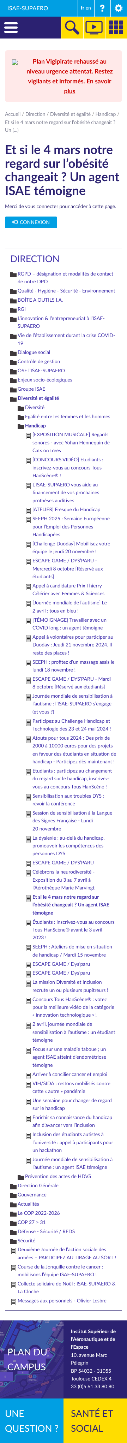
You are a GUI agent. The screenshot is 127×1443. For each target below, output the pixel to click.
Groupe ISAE (31, 389)
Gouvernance (32, 1194)
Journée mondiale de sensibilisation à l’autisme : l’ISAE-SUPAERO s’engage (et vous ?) (72, 704)
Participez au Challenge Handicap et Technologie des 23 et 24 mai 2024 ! (71, 725)
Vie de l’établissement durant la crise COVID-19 (66, 339)
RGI (22, 309)
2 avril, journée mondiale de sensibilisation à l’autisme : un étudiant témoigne (73, 1032)
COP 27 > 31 (32, 1222)
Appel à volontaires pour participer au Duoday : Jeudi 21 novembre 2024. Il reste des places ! (72, 645)
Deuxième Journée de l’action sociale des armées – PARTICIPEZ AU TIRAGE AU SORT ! (67, 1253)
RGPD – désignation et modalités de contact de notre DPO (65, 278)
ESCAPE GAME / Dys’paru (61, 964)
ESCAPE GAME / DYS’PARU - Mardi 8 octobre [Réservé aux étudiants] (71, 683)
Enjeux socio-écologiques (45, 380)
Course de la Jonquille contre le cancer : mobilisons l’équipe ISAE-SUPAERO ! (60, 1271)
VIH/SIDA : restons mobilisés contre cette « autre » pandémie (71, 1087)
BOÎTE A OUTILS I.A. (40, 300)
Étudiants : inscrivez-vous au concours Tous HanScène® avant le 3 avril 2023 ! (73, 930)
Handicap (106, 114)
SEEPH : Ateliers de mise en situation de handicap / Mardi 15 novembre (72, 951)
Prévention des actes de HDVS (58, 1176)
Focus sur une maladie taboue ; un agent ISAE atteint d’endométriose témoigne (69, 1057)
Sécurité (26, 1240)
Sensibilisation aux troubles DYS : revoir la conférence (68, 800)
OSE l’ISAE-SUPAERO (41, 370)
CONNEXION (33, 222)
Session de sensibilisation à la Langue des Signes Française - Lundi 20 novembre (72, 821)
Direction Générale (38, 1185)
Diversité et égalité (70, 114)
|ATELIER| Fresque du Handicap (66, 509)
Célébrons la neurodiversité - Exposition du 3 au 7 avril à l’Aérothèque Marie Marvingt (63, 880)
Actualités (28, 1204)
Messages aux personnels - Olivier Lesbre (62, 1300)
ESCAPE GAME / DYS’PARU (63, 862)
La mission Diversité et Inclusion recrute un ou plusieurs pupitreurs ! (70, 986)
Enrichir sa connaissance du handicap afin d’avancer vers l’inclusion (72, 1121)
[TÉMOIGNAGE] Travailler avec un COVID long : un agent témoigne (69, 624)
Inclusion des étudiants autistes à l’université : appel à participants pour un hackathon (72, 1142)
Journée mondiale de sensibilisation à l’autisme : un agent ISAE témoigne (72, 1163)
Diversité (34, 407)
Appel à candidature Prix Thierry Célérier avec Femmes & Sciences (68, 589)
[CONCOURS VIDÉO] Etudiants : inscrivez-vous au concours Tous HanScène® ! (67, 467)
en (88, 8)
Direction (35, 114)
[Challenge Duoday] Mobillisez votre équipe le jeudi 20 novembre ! (71, 547)
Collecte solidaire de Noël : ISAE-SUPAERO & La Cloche (67, 1288)
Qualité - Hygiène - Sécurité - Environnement (66, 291)
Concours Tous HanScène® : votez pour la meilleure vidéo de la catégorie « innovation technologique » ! (73, 1007)
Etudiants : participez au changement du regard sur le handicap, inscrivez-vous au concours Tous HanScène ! (72, 779)
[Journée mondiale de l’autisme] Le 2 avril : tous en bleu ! (69, 606)
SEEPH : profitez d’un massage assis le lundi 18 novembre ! (73, 666)
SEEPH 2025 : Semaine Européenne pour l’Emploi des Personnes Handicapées (71, 526)
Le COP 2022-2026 (39, 1213)
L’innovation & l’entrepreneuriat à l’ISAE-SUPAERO (61, 322)
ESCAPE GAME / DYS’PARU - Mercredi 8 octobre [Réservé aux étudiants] (67, 568)
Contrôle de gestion (39, 361)
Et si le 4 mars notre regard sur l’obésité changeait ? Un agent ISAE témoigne (70, 905)
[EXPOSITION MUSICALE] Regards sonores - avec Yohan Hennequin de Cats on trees (71, 442)
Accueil (12, 114)
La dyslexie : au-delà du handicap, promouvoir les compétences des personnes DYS (68, 846)
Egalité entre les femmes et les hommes (67, 416)
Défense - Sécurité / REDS (46, 1231)
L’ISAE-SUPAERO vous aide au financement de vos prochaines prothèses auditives (65, 492)
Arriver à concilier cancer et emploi (69, 1074)
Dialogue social (34, 352)
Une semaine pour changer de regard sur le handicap (72, 1104)
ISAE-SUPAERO (27, 8)
